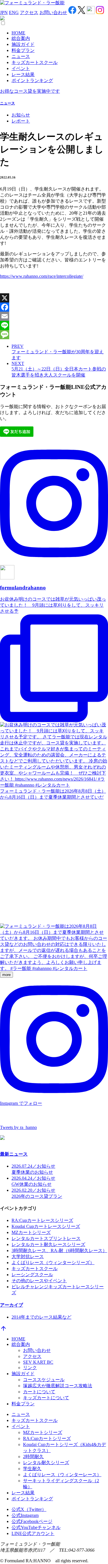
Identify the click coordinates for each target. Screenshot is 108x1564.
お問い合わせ (53, 12)
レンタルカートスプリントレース (46, 1238)
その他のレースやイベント (39, 1280)
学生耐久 (32, 1468)
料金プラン (23, 50)
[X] (54, 297)
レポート (21, 121)
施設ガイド (23, 44)
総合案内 (21, 38)
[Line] (54, 325)
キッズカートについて (46, 1397)
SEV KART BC (38, 1362)
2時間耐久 (33, 1456)
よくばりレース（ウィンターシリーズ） (53, 1262)
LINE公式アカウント (33, 1533)
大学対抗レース (28, 1256)
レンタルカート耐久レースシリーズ (48, 1244)
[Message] (54, 334)
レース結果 (23, 74)
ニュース (21, 56)
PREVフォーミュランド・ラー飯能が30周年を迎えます (58, 352)
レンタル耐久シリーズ (46, 1462)
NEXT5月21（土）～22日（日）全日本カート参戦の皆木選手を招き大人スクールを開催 (59, 369)
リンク (30, 1367)
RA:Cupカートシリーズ (47, 1438)
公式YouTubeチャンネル (36, 1527)
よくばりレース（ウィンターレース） (62, 1474)
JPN (4, 12)
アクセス (29, 12)
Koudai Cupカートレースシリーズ (46, 1226)
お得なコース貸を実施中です (30, 91)
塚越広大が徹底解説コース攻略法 (57, 1385)
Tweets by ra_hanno (18, 1127)
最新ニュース (14, 1154)
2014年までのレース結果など (41, 1317)
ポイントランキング (32, 80)
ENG (14, 12)
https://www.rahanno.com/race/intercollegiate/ (41, 276)
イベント (21, 68)
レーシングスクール (32, 1274)
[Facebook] (54, 307)
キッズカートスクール (35, 62)
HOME (18, 32)
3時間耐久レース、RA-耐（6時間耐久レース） (59, 1250)
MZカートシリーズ (31, 1232)
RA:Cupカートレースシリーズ (42, 1220)
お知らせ (21, 114)
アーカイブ (11, 1305)
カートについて (39, 1391)
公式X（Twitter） (29, 1509)
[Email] (54, 316)
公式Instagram (25, 1515)
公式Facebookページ (32, 1521)
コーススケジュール (44, 1379)
